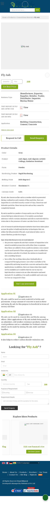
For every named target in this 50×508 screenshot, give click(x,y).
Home (4, 17)
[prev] (4, 437)
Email (3, 362)
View (25, 107)
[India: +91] (4, 375)
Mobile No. (4, 371)
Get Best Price (9, 87)
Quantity (4, 380)
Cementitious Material (25, 17)
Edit (28, 81)
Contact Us (13, 475)
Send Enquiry (37, 138)
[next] (45, 437)
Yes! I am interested (25, 284)
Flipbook (33, 475)
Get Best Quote (28, 451)
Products (11, 17)
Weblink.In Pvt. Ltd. (28, 483)
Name (3, 352)
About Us (13, 472)
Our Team (43, 472)
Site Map (23, 475)
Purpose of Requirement (9, 389)
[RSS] (40, 475)
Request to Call (13, 138)
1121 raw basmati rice (28, 447)
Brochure (33, 472)
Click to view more (7, 130)
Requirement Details (8, 397)
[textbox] (17, 81)
